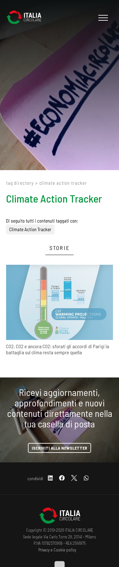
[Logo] (27, 17)
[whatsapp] (86, 478)
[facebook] (62, 478)
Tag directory (20, 183)
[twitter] (74, 478)
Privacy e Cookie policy (57, 549)
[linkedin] (50, 478)
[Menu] (102, 18)
